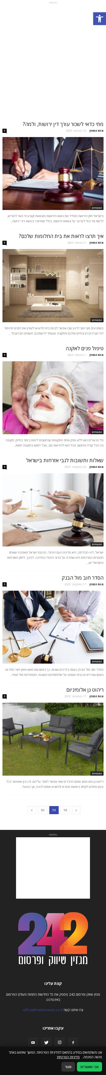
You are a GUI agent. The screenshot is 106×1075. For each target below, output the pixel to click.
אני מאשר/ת (89, 1066)
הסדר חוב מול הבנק (83, 577)
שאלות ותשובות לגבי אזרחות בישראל (65, 460)
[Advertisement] (53, 58)
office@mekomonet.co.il (42, 1009)
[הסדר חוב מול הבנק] (53, 627)
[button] (99, 18)
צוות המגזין (96, 130)
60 (42, 810)
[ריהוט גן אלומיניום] (53, 739)
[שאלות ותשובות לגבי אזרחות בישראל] (53, 509)
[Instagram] (60, 1042)
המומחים (97, 207)
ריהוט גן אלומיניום (85, 689)
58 (65, 810)
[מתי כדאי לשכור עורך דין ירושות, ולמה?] (53, 173)
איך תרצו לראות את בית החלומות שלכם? (61, 236)
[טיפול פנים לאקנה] (53, 397)
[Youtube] (33, 1043)
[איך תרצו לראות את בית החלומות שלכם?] (53, 285)
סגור (68, 1066)
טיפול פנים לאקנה (85, 348)
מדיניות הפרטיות (68, 1057)
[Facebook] (73, 1043)
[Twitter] (46, 1043)
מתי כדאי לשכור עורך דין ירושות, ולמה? (63, 124)
